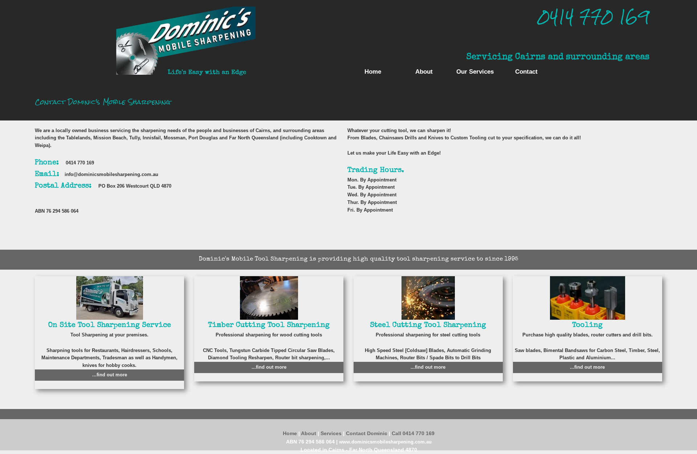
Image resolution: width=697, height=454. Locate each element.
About (424, 71)
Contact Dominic (367, 433)
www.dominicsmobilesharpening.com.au (385, 442)
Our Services (475, 71)
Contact (526, 71)
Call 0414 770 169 (413, 433)
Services (332, 433)
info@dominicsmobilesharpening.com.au (111, 174)
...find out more (109, 374)
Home (372, 71)
